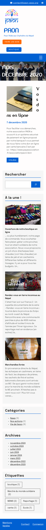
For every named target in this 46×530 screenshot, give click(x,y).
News (13, 418)
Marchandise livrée (15, 365)
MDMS (12, 501)
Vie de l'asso (16, 424)
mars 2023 (15, 458)
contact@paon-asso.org (25, 3)
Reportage (30, 501)
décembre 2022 (18, 461)
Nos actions (16, 421)
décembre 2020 (18, 464)
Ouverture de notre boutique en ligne (21, 230)
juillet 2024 (15, 449)
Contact (25, 524)
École (27, 508)
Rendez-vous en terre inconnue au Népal (22, 296)
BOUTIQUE (14, 49)
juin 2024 (14, 452)
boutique (14, 485)
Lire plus (13, 160)
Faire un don (12, 42)
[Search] (35, 184)
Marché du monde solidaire (21, 492)
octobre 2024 (17, 446)
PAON (11, 30)
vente (12, 508)
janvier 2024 (16, 455)
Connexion (38, 524)
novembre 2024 (18, 443)
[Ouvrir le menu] (40, 57)
